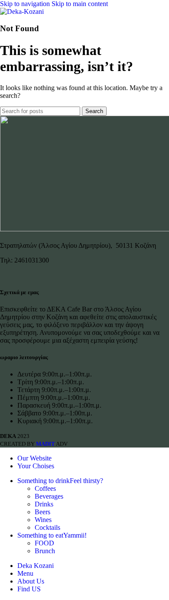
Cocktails (47, 527)
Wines (43, 519)
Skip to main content (80, 3)
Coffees (45, 488)
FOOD (44, 543)
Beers (42, 512)
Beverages (49, 496)
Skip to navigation (26, 3)
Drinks (44, 504)
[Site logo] (22, 11)
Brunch (45, 551)
